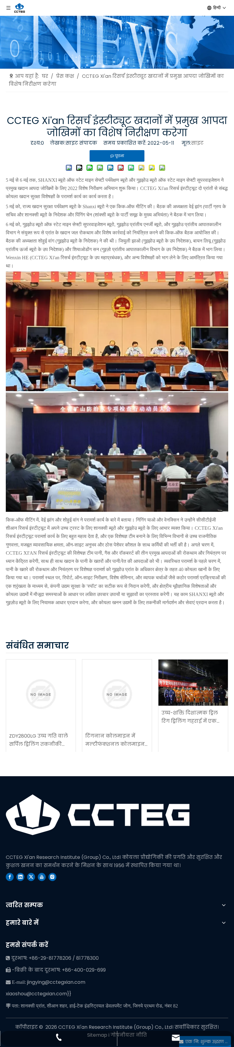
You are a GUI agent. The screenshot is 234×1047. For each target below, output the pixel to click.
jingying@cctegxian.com (56, 982)
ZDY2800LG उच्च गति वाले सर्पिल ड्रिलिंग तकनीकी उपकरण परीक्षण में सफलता (40, 740)
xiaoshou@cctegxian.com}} (38, 993)
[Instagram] (52, 877)
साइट (197, 142)
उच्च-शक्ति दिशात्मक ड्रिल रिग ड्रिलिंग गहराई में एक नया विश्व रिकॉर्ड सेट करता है (193, 717)
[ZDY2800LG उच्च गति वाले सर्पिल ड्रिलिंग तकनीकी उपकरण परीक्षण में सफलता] (41, 694)
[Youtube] (42, 877)
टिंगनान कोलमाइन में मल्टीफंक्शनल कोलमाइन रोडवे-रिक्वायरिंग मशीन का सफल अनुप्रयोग (116, 740)
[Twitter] (31, 877)
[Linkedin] (20, 877)
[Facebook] (10, 877)
